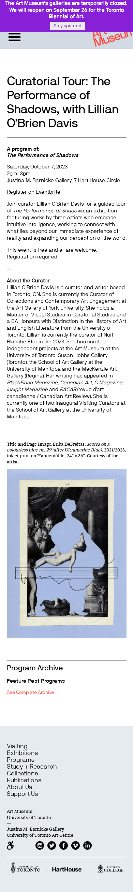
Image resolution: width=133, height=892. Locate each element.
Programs (21, 760)
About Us (19, 787)
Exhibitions (22, 753)
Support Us (22, 794)
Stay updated (68, 26)
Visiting (17, 746)
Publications (24, 780)
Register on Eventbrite (33, 192)
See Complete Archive (30, 692)
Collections (22, 774)
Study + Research (32, 767)
